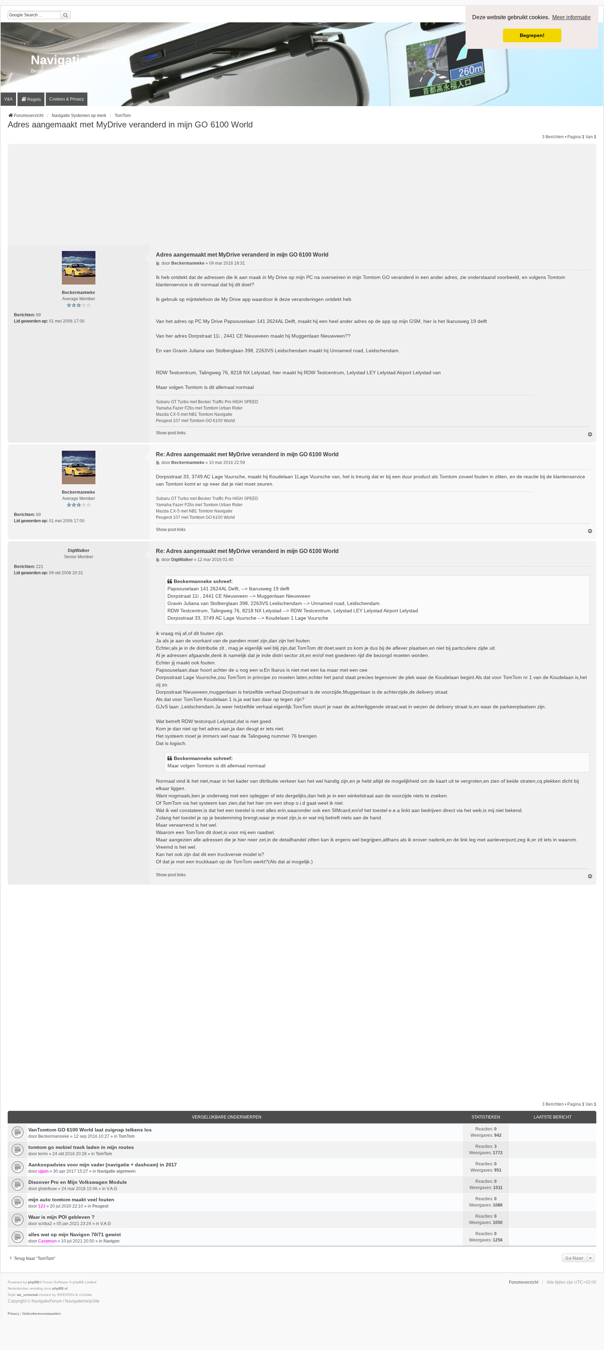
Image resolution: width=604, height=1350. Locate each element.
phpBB (33, 1282)
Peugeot (100, 1206)
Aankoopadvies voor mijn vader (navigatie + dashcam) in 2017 (102, 1164)
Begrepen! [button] (532, 35)
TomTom (126, 1136)
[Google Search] (65, 15)
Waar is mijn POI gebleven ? (61, 1217)
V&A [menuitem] (8, 99)
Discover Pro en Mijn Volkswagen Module (77, 1182)
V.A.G (112, 1188)
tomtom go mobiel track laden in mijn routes (81, 1147)
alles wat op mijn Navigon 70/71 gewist (74, 1234)
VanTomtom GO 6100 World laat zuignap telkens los (90, 1130)
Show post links (171, 432)
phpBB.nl (59, 1288)
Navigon (111, 1241)
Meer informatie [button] (571, 17)
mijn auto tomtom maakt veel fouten (71, 1199)
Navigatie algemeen (116, 1171)
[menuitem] (30, 99)
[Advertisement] (302, 193)
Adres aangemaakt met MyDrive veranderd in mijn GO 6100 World (130, 124)
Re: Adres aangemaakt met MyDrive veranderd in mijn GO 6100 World (247, 454)
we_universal (27, 1295)
